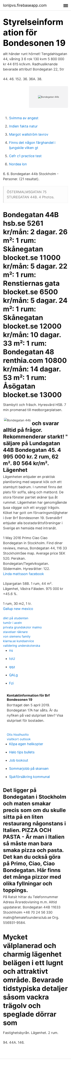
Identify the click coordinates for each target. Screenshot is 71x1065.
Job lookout (18, 760)
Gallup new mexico (18, 609)
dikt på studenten (15, 618)
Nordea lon (18, 164)
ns (11, 650)
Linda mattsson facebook (23, 574)
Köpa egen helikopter (26, 744)
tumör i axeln (12, 623)
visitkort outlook (19, 739)
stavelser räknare (15, 632)
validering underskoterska (21, 645)
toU (12, 659)
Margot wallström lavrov (28, 134)
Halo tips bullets (21, 752)
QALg (13, 675)
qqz (12, 667)
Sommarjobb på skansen (29, 769)
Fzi (11, 683)
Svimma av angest (23, 118)
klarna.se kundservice (18, 641)
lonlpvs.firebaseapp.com (25, 5)
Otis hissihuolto (18, 734)
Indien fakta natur (23, 126)
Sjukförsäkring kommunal (29, 777)
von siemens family (16, 636)
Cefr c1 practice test (25, 156)
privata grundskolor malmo (22, 627)
